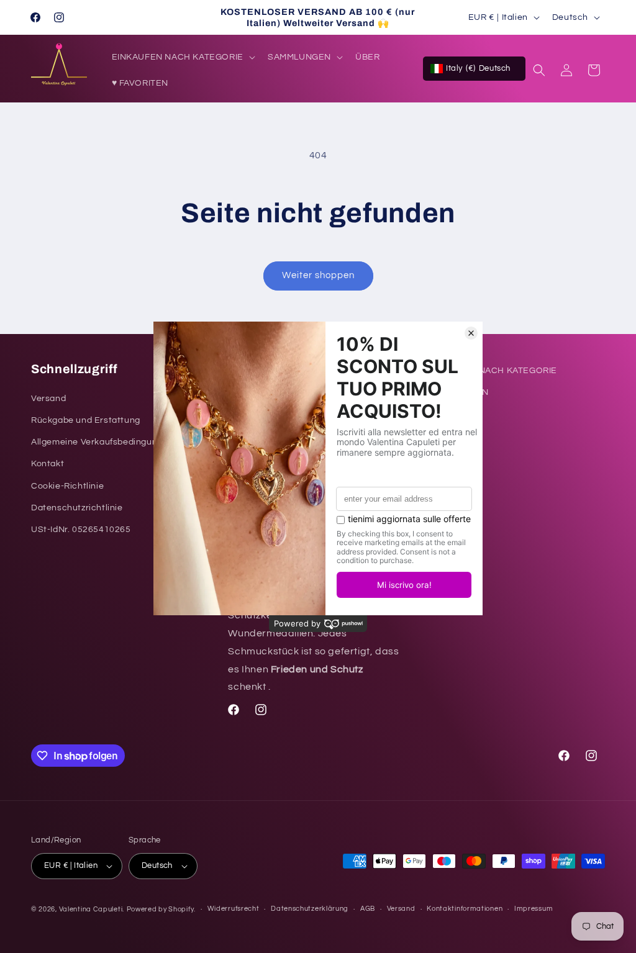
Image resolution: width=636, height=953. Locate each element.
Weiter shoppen (318, 275)
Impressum (533, 908)
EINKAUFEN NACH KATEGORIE (491, 370)
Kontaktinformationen (464, 908)
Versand (401, 908)
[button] (182, 57)
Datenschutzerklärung (309, 908)
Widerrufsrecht (233, 908)
